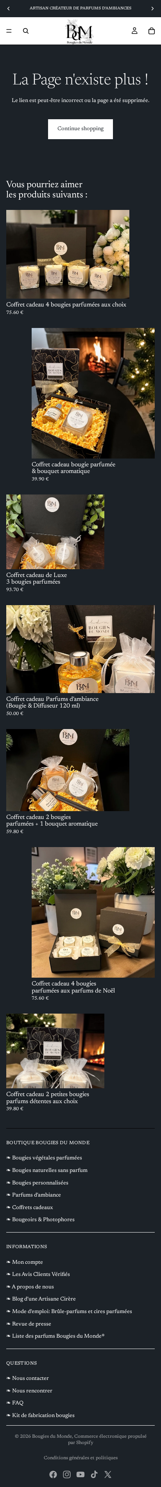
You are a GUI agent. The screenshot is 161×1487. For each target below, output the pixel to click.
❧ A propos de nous (30, 1287)
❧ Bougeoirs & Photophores (40, 1220)
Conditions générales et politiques (81, 1458)
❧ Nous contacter (27, 1378)
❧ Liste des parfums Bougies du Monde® (55, 1336)
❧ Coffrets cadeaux (29, 1208)
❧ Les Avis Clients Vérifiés (38, 1274)
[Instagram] (67, 1474)
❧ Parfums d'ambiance (33, 1195)
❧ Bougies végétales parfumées (44, 1158)
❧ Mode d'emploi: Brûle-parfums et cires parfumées (69, 1312)
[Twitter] (108, 1474)
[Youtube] (80, 1474)
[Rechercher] (25, 30)
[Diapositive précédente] (8, 8)
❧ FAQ (14, 1403)
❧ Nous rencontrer (29, 1391)
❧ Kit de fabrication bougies (40, 1416)
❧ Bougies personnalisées (37, 1183)
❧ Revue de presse (28, 1324)
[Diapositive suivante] (152, 8)
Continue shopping (80, 129)
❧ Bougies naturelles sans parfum (47, 1170)
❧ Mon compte (24, 1262)
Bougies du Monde (52, 1436)
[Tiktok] (94, 1474)
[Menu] (9, 31)
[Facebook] (53, 1474)
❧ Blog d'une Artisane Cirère (41, 1299)
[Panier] (151, 30)
